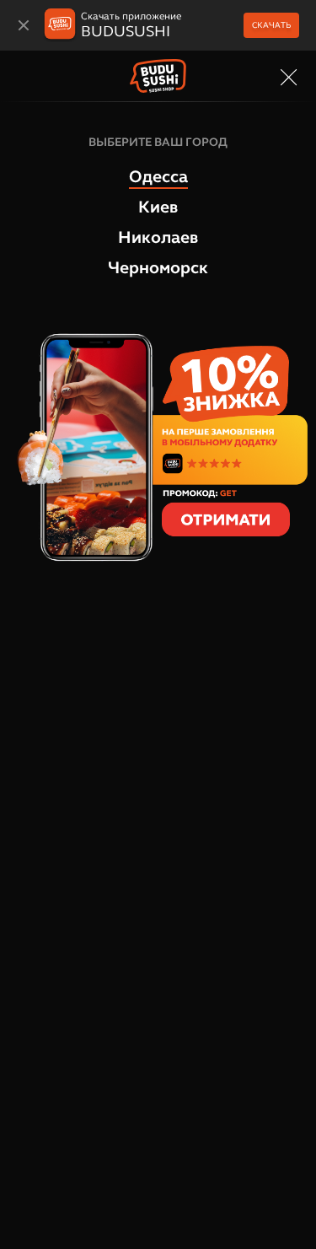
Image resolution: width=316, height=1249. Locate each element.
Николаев (158, 237)
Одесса (158, 176)
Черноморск (158, 267)
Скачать (271, 24)
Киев (158, 207)
